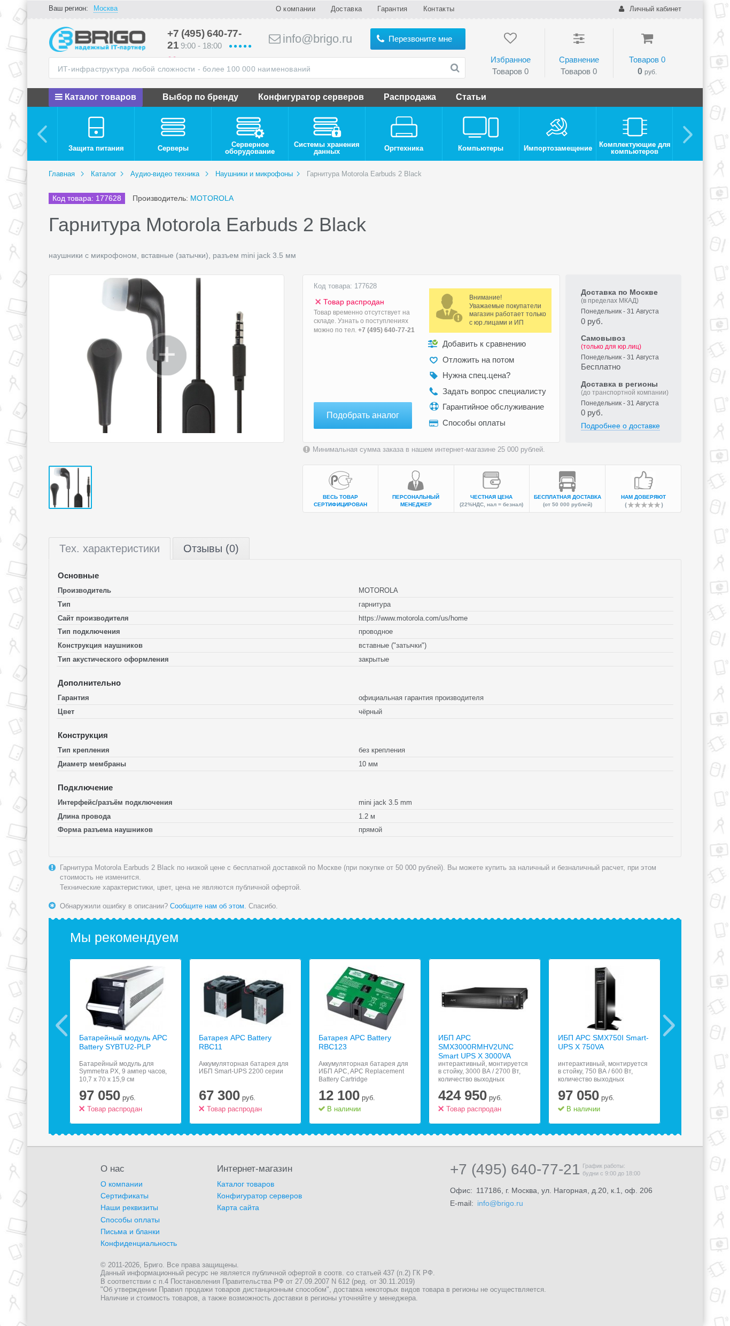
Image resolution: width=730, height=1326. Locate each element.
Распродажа (410, 96)
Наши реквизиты (129, 1207)
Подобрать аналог (363, 415)
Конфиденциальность (138, 1243)
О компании (295, 9)
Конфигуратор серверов (311, 96)
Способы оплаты (130, 1219)
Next (668, 1025)
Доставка (346, 9)
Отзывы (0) (211, 548)
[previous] (42, 134)
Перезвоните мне (419, 38)
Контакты (438, 9)
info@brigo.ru (315, 38)
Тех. (109, 548)
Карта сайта (238, 1207)
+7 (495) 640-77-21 (386, 330)
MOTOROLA (212, 198)
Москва (106, 8)
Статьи (471, 96)
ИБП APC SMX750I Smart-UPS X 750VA (603, 1042)
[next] (687, 134)
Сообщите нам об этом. (208, 906)
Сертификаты (124, 1195)
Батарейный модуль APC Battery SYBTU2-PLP (123, 1042)
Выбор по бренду (200, 96)
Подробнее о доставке (620, 425)
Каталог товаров (99, 96)
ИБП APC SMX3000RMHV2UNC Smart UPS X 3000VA (476, 1046)
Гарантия (392, 9)
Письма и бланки (130, 1231)
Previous (61, 1025)
